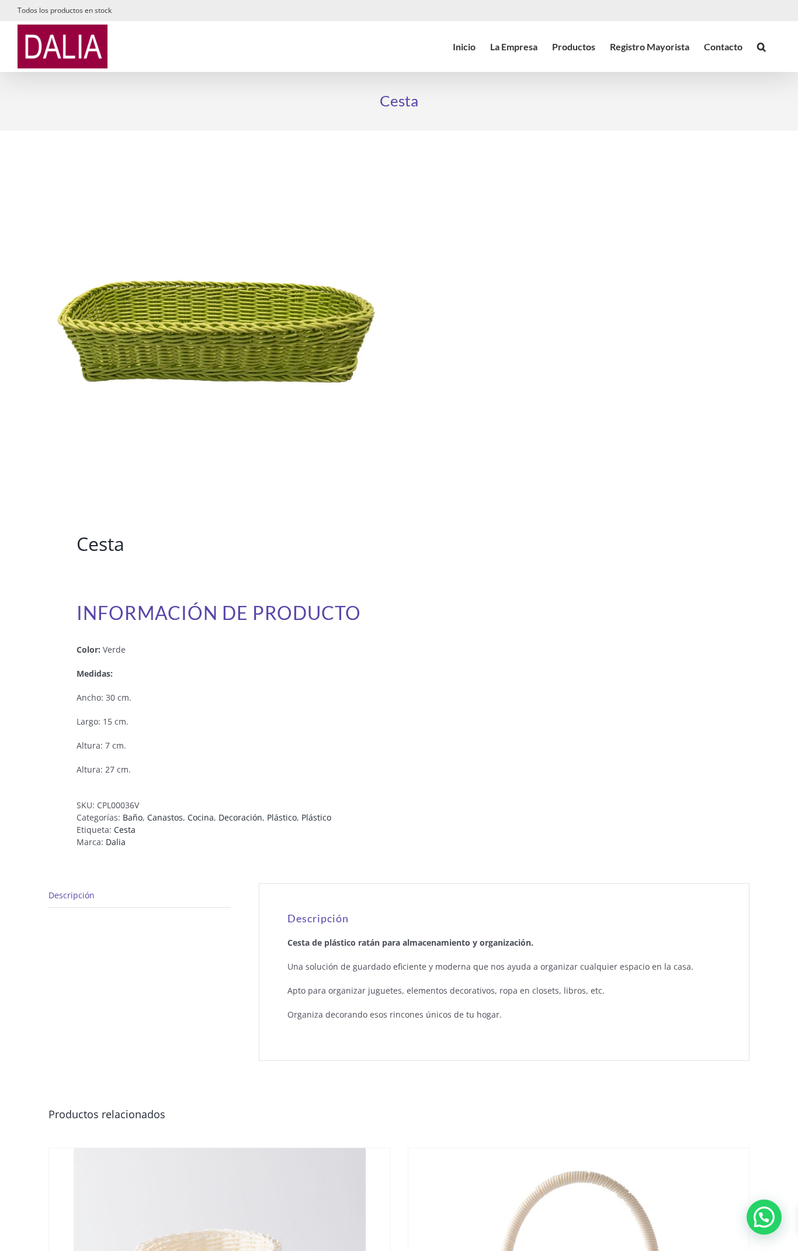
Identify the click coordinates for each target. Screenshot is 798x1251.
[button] (761, 46)
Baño (133, 817)
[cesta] (216, 334)
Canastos (165, 817)
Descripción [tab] (71, 895)
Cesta (125, 829)
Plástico (282, 817)
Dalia (116, 841)
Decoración (240, 817)
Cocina (201, 817)
